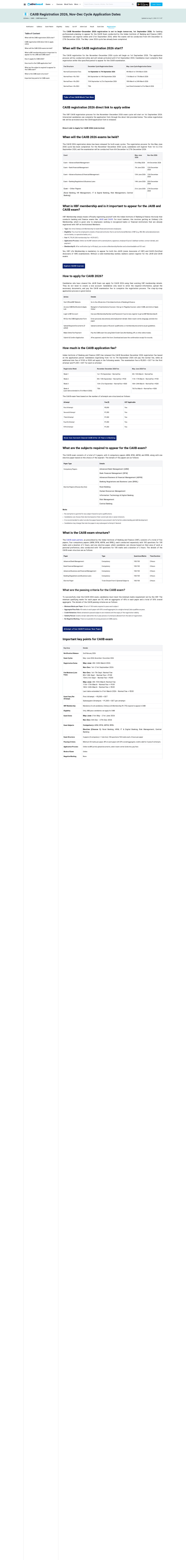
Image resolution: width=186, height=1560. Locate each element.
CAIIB (32, 18)
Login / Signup (156, 4)
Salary (67, 26)
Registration (111, 26)
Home (27, 18)
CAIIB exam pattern (74, 540)
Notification (29, 26)
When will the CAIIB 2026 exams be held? (39, 48)
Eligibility (59, 26)
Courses (60, 4)
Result (92, 26)
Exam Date (100, 26)
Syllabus (39, 26)
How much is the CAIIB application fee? (38, 63)
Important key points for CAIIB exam (37, 78)
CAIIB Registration (41, 18)
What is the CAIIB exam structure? (36, 74)
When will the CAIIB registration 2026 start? (40, 37)
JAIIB (101, 219)
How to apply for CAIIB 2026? (34, 59)
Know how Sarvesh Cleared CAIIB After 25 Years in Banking (89, 438)
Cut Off (74, 26)
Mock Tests (68, 4)
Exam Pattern (49, 26)
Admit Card (83, 26)
